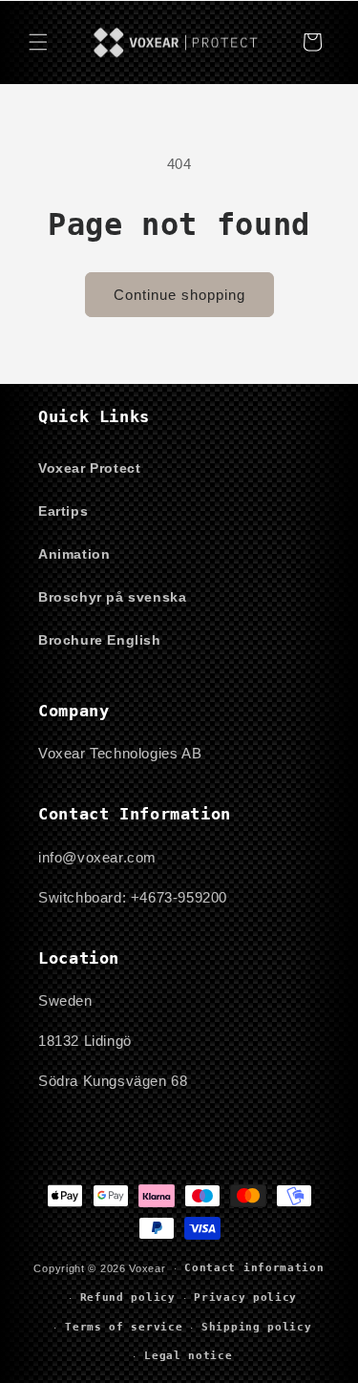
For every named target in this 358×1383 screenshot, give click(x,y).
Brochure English (99, 640)
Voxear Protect (89, 468)
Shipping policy (256, 1327)
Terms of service (123, 1327)
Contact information (254, 1268)
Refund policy (128, 1297)
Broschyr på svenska (112, 597)
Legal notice (188, 1356)
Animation (74, 554)
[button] (38, 42)
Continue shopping (179, 295)
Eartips (63, 511)
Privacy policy (245, 1297)
